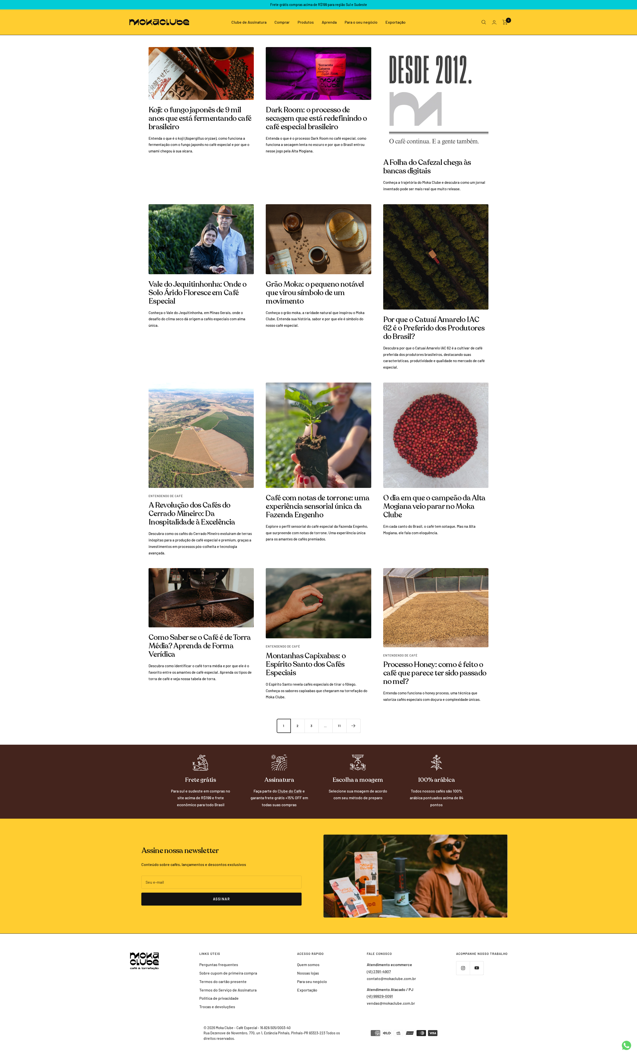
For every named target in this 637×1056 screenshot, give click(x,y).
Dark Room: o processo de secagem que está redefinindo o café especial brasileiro (316, 118)
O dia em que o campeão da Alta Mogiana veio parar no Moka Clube (434, 506)
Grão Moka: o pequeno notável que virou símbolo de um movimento (315, 292)
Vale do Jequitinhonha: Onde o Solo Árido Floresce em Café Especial (197, 292)
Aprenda (329, 22)
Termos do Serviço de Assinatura (228, 990)
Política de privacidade (219, 998)
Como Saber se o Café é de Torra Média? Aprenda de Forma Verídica (200, 646)
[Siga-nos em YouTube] (476, 968)
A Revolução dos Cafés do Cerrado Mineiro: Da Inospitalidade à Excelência (192, 513)
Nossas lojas (308, 973)
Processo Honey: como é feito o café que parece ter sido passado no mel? (434, 673)
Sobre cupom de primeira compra (228, 973)
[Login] (494, 22)
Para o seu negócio (361, 22)
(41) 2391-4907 (379, 971)
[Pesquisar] (483, 22)
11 (339, 726)
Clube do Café (290, 791)
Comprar (282, 22)
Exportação (395, 22)
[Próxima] (353, 726)
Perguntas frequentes (218, 964)
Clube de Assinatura (248, 22)
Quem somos (308, 964)
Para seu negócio (312, 981)
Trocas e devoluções (217, 1006)
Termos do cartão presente (223, 981)
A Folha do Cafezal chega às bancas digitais (427, 166)
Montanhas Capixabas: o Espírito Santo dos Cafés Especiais (306, 664)
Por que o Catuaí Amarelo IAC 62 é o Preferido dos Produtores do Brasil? (433, 328)
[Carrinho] (505, 22)
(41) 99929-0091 (380, 996)
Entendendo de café (166, 496)
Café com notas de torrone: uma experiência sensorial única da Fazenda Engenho (317, 506)
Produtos (306, 22)
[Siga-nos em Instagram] (463, 968)
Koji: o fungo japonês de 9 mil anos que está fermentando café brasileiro (200, 118)
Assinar (221, 899)
